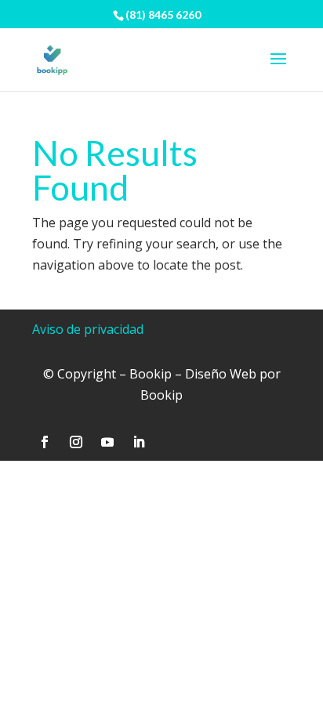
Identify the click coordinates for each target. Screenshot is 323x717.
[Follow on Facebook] (44, 441)
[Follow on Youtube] (107, 441)
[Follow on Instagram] (76, 441)
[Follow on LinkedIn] (138, 441)
